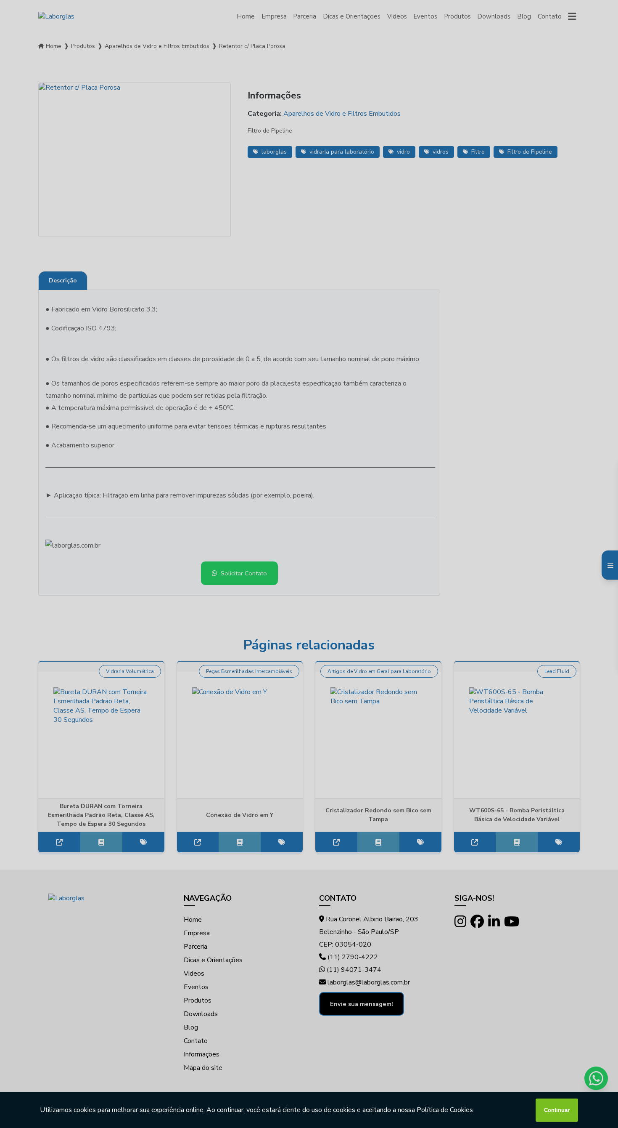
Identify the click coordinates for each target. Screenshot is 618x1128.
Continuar (557, 1110)
